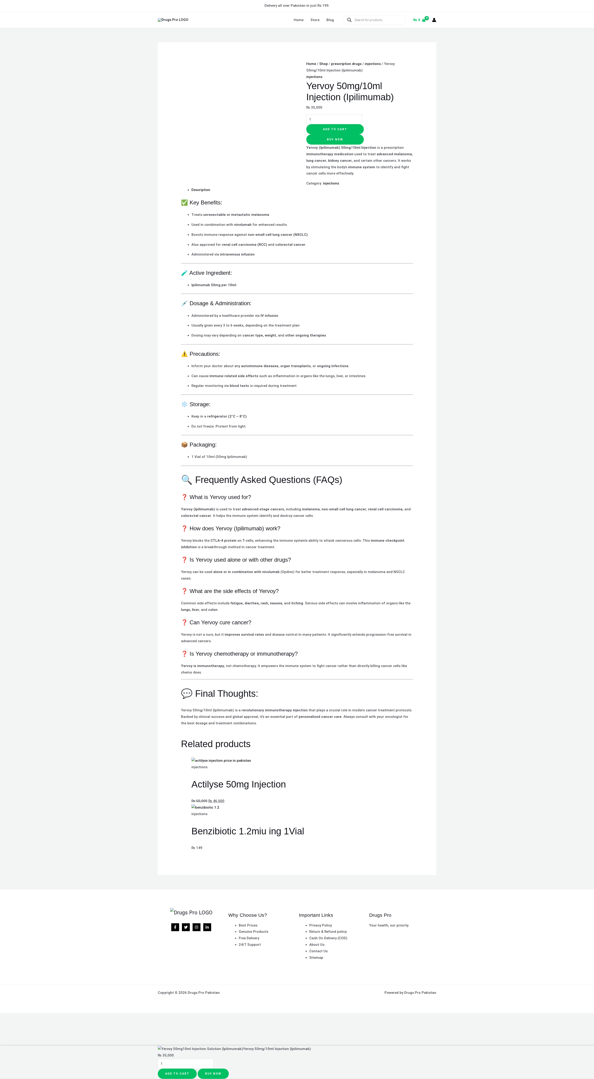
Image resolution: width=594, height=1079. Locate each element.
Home (298, 20)
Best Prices (248, 925)
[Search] (349, 20)
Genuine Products (253, 932)
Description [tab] (200, 190)
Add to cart (335, 129)
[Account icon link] (434, 20)
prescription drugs (346, 64)
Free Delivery (249, 938)
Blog (330, 20)
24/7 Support (250, 945)
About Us (316, 945)
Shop (323, 64)
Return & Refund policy (328, 932)
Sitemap (316, 958)
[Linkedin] (207, 927)
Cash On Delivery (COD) (328, 938)
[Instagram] (196, 927)
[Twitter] (186, 927)
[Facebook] (175, 927)
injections (373, 64)
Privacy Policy (320, 925)
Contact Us (318, 951)
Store (315, 20)
